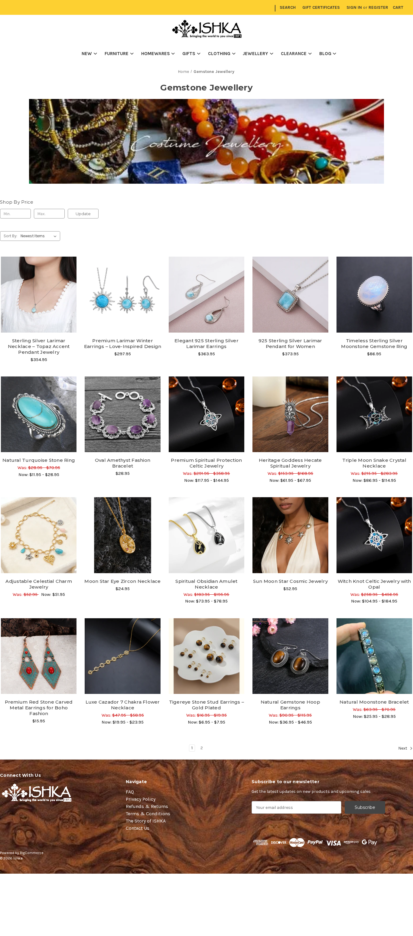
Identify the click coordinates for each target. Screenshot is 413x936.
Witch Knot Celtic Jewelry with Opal (374, 584)
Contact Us (137, 828)
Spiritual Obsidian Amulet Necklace (206, 584)
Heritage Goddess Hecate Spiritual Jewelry (290, 463)
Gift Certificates (321, 7)
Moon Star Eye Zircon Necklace (122, 581)
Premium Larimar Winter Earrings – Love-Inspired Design (122, 343)
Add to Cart (122, 425)
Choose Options (39, 305)
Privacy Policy (140, 799)
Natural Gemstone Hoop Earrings (290, 705)
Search (288, 7)
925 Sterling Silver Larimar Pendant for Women (290, 343)
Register (378, 7)
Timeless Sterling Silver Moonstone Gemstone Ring (374, 343)
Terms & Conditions (148, 813)
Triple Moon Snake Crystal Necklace (374, 463)
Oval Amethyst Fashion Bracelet (122, 463)
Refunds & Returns (147, 806)
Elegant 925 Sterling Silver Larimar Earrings (206, 343)
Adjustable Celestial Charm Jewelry (38, 584)
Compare (37, 294)
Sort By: (10, 236)
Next (403, 748)
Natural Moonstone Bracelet (374, 702)
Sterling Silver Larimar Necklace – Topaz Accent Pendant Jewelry (39, 346)
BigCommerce (32, 853)
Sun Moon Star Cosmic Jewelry (290, 581)
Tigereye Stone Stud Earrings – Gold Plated (206, 705)
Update (83, 213)
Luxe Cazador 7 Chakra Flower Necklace (123, 705)
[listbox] (40, 236)
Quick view (39, 283)
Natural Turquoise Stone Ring (38, 460)
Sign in (354, 7)
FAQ (130, 792)
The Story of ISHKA (146, 821)
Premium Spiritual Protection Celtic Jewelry (206, 463)
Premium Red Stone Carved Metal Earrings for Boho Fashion (39, 707)
